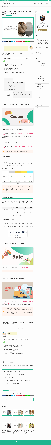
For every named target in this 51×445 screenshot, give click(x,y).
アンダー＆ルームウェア (41, 74)
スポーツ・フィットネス (41, 88)
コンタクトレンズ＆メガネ (41, 90)
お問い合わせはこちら (42, 30)
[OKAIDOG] (9, 3)
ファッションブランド (6, 390)
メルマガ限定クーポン (12, 89)
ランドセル (39, 103)
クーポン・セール (13, 390)
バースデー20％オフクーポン (13, 85)
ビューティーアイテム (41, 80)
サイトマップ (30, 441)
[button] (4, 41)
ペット (38, 61)
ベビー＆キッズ (40, 76)
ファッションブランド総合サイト (42, 65)
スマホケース (39, 101)
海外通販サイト (40, 84)
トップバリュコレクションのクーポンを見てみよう (16, 82)
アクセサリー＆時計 (41, 67)
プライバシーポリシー (24, 441)
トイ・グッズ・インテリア (42, 94)
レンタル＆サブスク (40, 92)
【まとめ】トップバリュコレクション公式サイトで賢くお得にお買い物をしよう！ (43, 53)
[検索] (48, 0)
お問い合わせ (35, 441)
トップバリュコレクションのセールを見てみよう (15, 91)
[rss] (47, 0)
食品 (38, 97)
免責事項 (18, 441)
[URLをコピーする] (32, 41)
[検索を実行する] (48, 12)
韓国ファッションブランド (41, 86)
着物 (38, 107)
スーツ (38, 99)
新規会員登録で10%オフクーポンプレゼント (16, 84)
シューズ (39, 71)
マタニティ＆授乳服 (40, 78)
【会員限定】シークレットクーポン (14, 86)
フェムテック (39, 82)
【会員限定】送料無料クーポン (13, 88)
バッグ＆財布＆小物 (41, 69)
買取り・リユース (40, 105)
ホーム (15, 441)
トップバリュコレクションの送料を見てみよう (15, 92)
